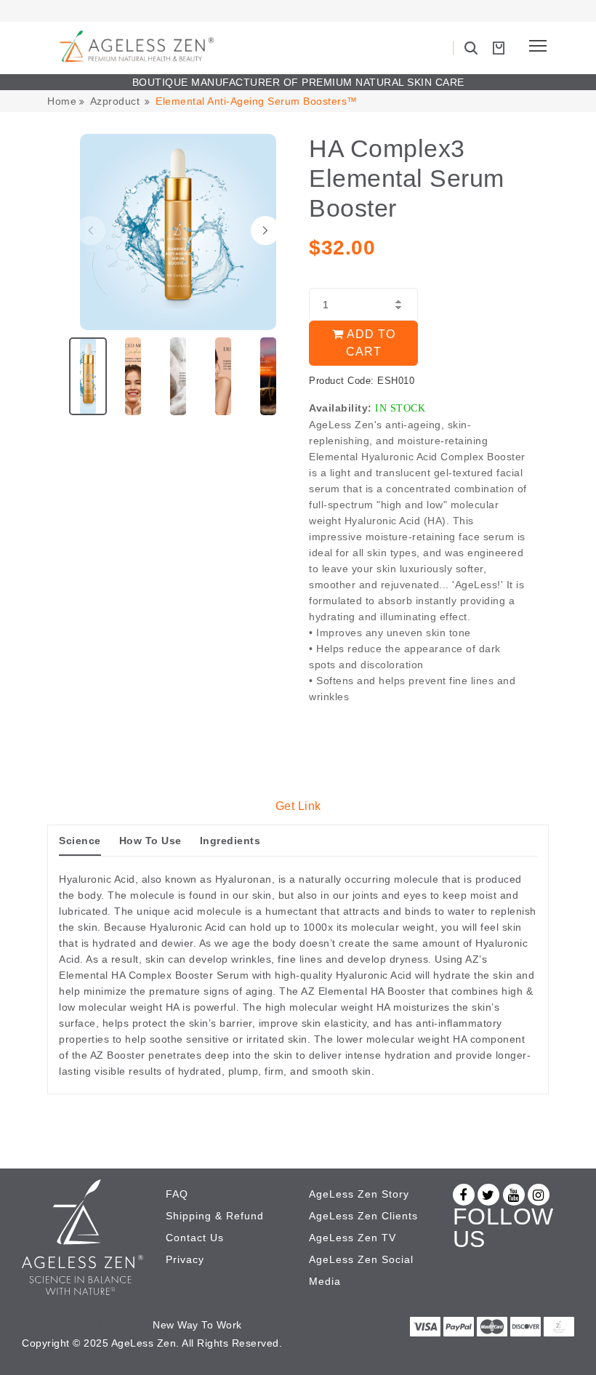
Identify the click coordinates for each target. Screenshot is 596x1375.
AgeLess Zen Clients (363, 1216)
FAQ (177, 1194)
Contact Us (195, 1237)
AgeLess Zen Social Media (361, 1270)
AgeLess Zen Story (359, 1194)
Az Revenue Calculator (78, 1325)
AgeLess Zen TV (352, 1237)
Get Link (298, 806)
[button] (265, 230)
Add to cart (369, 343)
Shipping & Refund (215, 1216)
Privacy (185, 1259)
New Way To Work (197, 1325)
